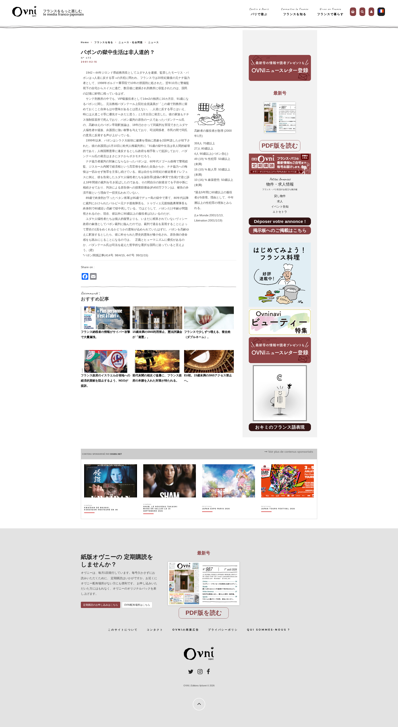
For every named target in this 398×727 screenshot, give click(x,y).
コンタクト (155, 629)
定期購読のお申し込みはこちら (100, 604)
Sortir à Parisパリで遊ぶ (259, 11)
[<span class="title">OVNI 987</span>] (280, 117)
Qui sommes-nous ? (268, 629)
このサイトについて (123, 629)
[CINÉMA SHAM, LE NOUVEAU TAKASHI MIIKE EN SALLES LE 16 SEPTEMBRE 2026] (160, 516)
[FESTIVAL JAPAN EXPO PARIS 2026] (216, 516)
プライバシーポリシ (223, 629)
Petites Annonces (279, 184)
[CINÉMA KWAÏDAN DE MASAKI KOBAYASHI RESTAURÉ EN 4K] (101, 516)
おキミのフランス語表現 (280, 427)
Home (85, 42)
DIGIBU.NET (116, 454)
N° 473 (86, 58)
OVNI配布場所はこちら (137, 604)
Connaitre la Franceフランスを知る (294, 11)
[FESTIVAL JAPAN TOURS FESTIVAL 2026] (278, 516)
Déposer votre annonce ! (280, 221)
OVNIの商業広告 (185, 629)
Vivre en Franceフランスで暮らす (330, 11)
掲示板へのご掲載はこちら (280, 230)
